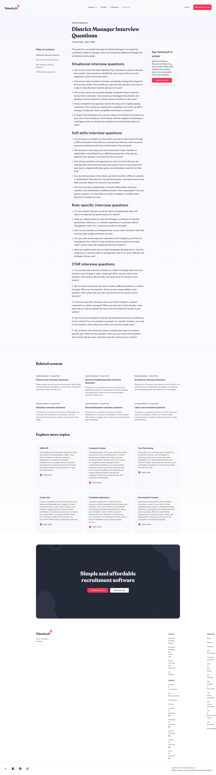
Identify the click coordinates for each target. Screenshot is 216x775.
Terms (174, 770)
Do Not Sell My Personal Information (198, 770)
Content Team (77, 42)
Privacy (180, 770)
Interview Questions (80, 23)
